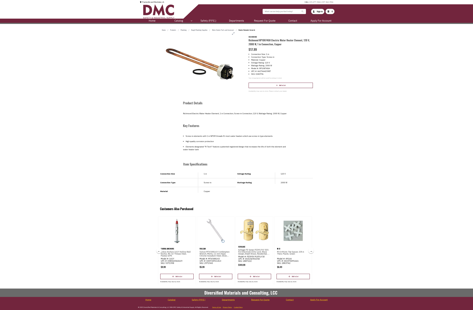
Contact (292, 20)
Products (173, 30)
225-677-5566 (315, 2)
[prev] (159, 250)
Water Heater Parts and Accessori (223, 30)
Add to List (282, 85)
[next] (311, 250)
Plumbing (184, 30)
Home (152, 20)
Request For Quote (264, 20)
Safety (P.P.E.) (208, 20)
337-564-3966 (327, 2)
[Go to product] (177, 231)
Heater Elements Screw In (246, 30)
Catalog (171, 300)
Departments (236, 20)
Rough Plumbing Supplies (199, 30)
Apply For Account (321, 20)
